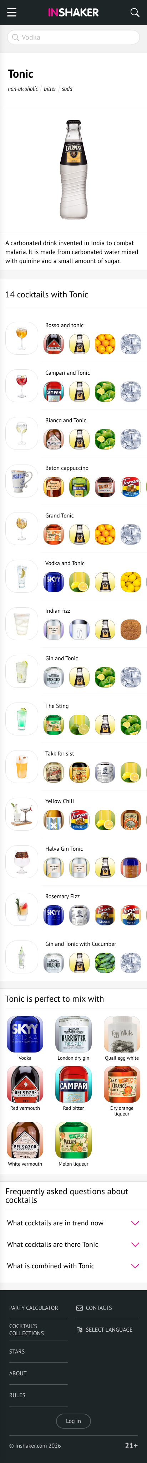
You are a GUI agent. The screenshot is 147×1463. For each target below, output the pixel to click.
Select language (109, 1329)
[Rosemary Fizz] (21, 909)
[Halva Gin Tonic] (21, 861)
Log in (73, 1421)
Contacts (99, 1308)
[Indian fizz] (21, 623)
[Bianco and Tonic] (21, 433)
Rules (17, 1395)
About (18, 1373)
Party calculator (33, 1308)
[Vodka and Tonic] (21, 576)
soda (67, 88)
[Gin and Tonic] (21, 671)
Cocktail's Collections (26, 1330)
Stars (17, 1351)
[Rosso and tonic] (21, 338)
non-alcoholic (23, 88)
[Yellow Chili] (21, 814)
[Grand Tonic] (21, 528)
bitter (50, 88)
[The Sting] (21, 719)
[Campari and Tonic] (21, 385)
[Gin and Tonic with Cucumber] (21, 956)
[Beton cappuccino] (21, 481)
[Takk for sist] (21, 766)
